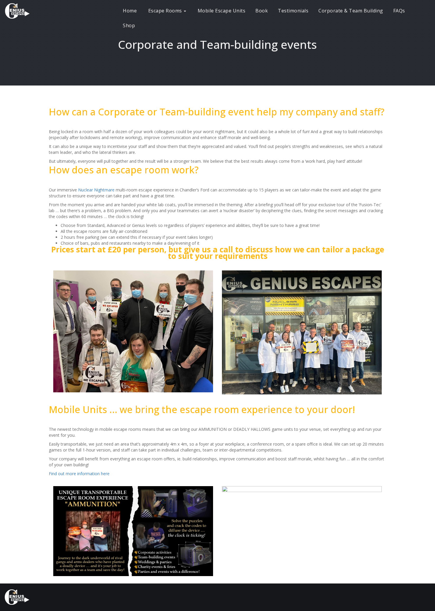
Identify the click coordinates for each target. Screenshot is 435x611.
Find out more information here (79, 473)
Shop (129, 25)
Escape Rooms (165, 10)
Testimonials (293, 10)
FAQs (399, 10)
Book (261, 10)
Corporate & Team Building (350, 10)
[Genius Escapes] (23, 10)
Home (130, 10)
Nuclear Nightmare (96, 190)
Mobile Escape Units (220, 10)
